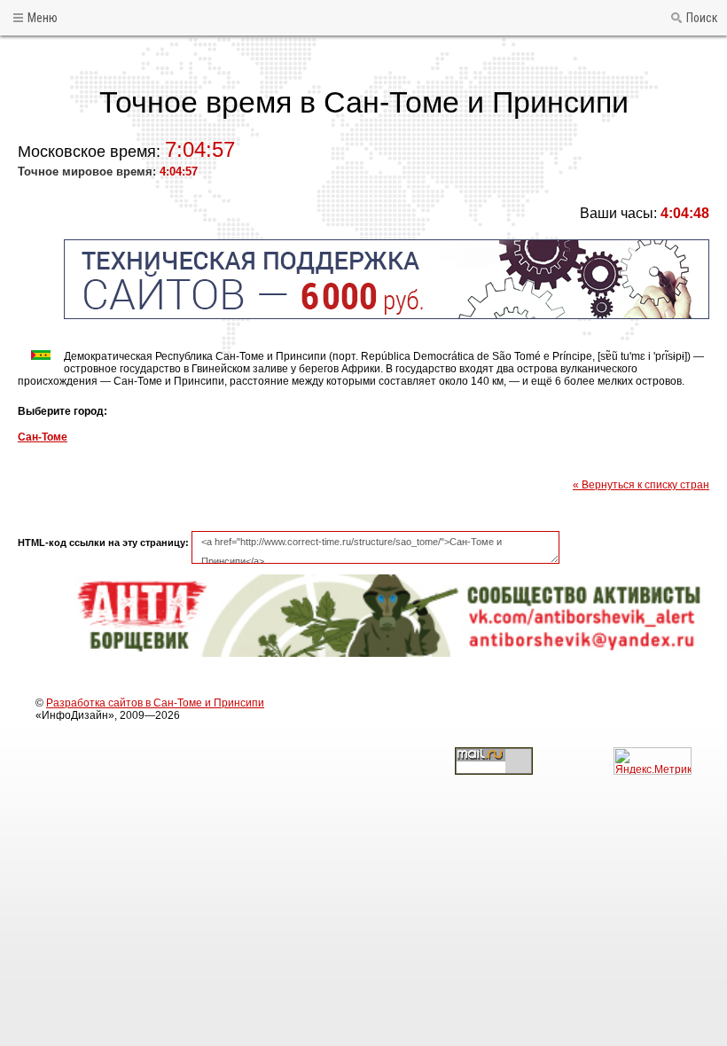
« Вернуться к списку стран (641, 485)
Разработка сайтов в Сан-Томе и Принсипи (155, 703)
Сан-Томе (42, 437)
